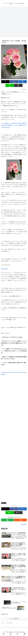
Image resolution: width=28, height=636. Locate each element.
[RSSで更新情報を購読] (20, 520)
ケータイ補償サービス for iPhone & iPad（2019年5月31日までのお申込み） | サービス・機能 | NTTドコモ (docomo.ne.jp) (14, 125)
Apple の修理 (4, 268)
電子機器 (4, 502)
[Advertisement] (14, 22)
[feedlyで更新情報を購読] (7, 520)
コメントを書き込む (14, 618)
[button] (18, 85)
